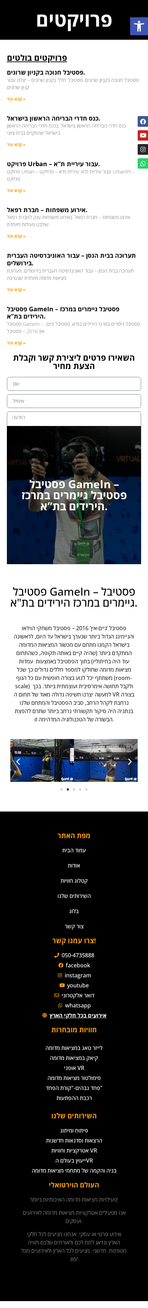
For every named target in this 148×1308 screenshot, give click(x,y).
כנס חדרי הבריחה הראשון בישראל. (53, 118)
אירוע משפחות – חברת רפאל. (47, 210)
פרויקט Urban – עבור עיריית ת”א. (53, 164)
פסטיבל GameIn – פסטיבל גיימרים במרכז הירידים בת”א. (63, 313)
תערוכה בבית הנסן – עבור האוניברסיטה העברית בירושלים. (71, 259)
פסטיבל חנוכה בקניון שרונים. (46, 72)
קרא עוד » (16, 99)
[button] (139, 26)
